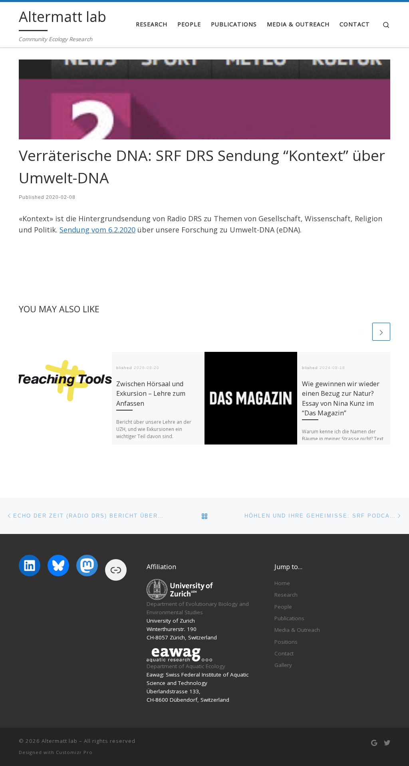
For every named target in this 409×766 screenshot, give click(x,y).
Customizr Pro (74, 752)
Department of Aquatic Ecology (186, 666)
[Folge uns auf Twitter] (387, 743)
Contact (284, 653)
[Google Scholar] (374, 743)
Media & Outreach (297, 629)
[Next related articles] (381, 332)
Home (282, 583)
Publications (289, 618)
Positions (286, 641)
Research (286, 594)
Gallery (283, 665)
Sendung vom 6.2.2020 (97, 229)
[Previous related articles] (362, 332)
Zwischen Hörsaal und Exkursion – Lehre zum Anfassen (150, 393)
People (283, 606)
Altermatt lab (59, 740)
